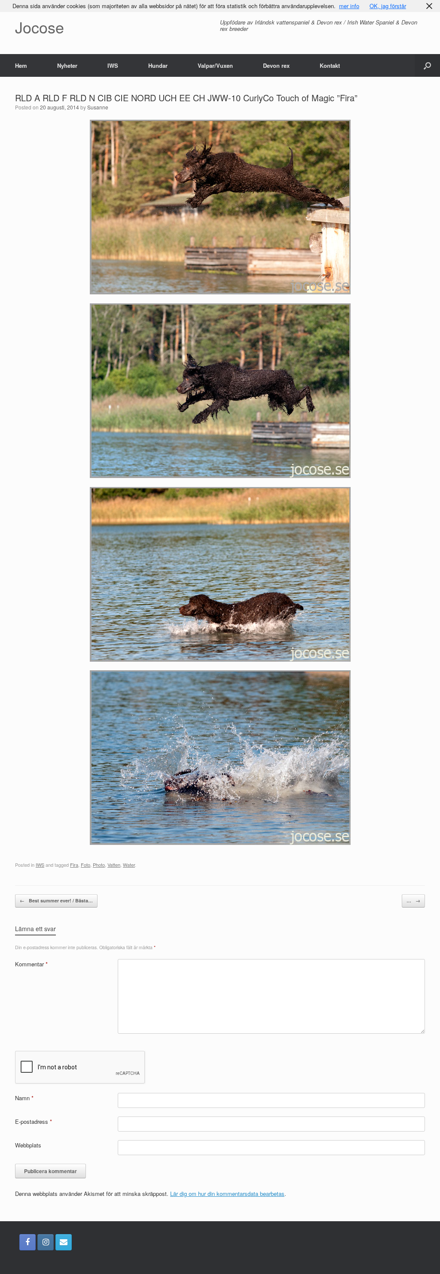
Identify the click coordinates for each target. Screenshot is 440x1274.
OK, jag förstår (388, 6)
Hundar (158, 65)
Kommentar (31, 964)
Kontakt (330, 65)
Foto (85, 864)
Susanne (97, 107)
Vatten (113, 864)
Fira (74, 864)
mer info (349, 6)
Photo (99, 864)
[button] (427, 65)
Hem (21, 65)
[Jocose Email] (63, 1242)
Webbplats (28, 1145)
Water (129, 864)
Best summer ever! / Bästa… (56, 900)
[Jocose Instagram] (45, 1242)
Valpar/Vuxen (215, 65)
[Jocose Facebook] (27, 1242)
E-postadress (33, 1121)
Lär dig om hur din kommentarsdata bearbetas (227, 1193)
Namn (24, 1098)
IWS (112, 65)
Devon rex (276, 65)
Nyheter (67, 65)
